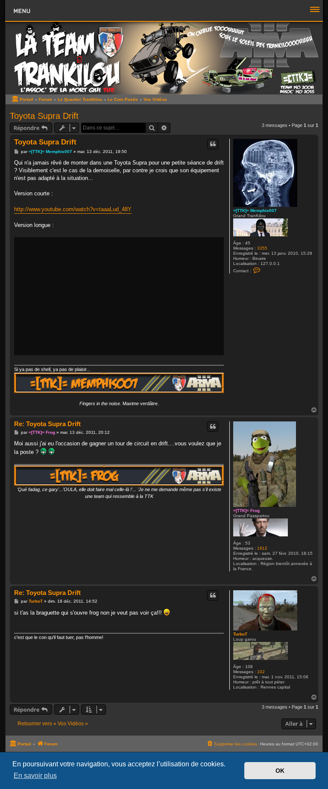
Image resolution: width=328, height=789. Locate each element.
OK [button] (279, 770)
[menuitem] (231, 744)
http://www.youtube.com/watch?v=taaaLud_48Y (73, 209)
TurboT (240, 634)
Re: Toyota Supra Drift (47, 423)
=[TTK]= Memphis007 (255, 210)
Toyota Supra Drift (44, 116)
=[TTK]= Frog (246, 510)
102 (261, 671)
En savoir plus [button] (35, 775)
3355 (262, 248)
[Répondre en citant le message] (212, 144)
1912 (262, 548)
